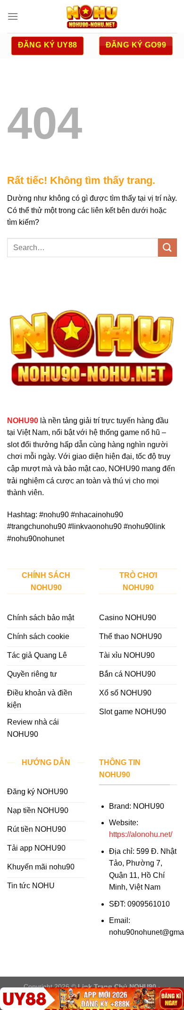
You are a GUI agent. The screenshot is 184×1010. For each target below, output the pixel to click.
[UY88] (92, 998)
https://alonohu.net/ (140, 834)
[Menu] (12, 16)
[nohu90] (92, 16)
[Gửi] (167, 247)
